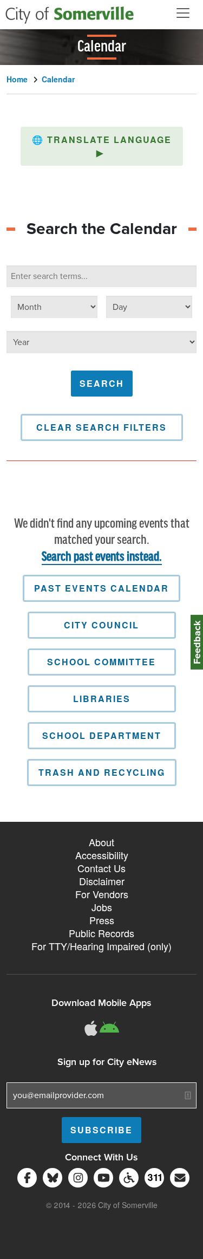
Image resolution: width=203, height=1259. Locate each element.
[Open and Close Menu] (183, 13)
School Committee (101, 662)
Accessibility (101, 854)
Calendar (58, 79)
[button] (102, 146)
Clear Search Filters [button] (101, 427)
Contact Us (101, 867)
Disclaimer (102, 880)
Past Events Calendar (101, 588)
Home (17, 79)
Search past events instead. (102, 557)
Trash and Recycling (101, 772)
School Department (101, 735)
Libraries (101, 698)
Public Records (101, 932)
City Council (101, 625)
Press (101, 919)
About (101, 841)
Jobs (101, 906)
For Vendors (101, 893)
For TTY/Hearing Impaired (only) (101, 945)
